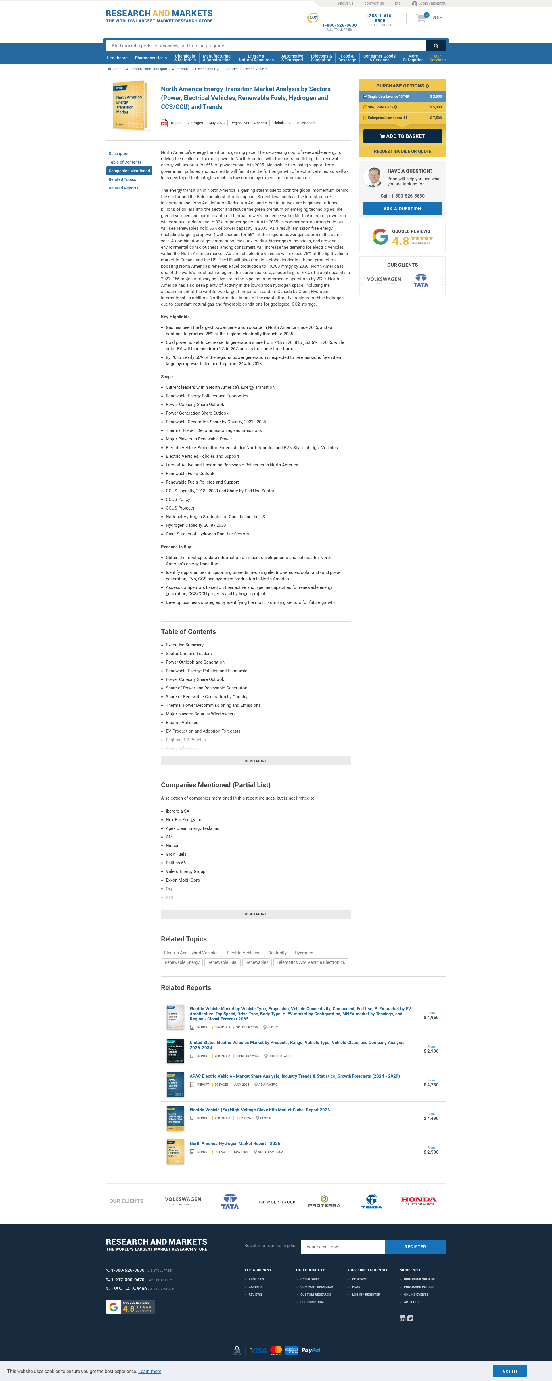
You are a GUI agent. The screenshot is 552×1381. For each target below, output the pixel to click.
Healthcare (117, 57)
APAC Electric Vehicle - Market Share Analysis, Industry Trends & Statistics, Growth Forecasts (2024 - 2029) (295, 1076)
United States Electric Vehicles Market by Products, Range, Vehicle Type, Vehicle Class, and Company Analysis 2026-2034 (297, 1045)
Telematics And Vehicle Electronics (311, 962)
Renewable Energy (182, 962)
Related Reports (123, 188)
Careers (255, 1287)
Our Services (438, 58)
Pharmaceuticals (151, 57)
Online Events (416, 1294)
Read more (256, 761)
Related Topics (122, 179)
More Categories (413, 58)
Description (119, 153)
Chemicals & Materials (185, 58)
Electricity (277, 952)
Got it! (510, 1371)
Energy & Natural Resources (256, 58)
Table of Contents (125, 162)
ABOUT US (345, 3)
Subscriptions (313, 1302)
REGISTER (415, 1247)
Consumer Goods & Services (379, 58)
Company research (316, 1287)
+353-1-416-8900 (380, 18)
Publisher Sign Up (419, 1279)
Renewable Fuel (222, 962)
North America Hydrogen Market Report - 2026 (235, 1143)
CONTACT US (374, 3)
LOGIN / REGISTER (432, 3)
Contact (359, 1279)
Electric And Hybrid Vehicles (191, 952)
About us (256, 1279)
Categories (310, 1279)
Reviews (255, 1294)
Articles (411, 1302)
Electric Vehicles (243, 952)
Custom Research (315, 1294)
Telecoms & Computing (321, 58)
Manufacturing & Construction (217, 58)
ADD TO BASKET (402, 136)
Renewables (257, 962)
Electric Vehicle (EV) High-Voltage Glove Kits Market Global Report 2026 (260, 1109)
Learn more (149, 1371)
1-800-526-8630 (339, 25)
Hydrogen (304, 952)
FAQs (356, 1287)
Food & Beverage (347, 58)
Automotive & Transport (292, 58)
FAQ (398, 3)
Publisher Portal (419, 1287)
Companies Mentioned (129, 170)
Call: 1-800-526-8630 (403, 196)
